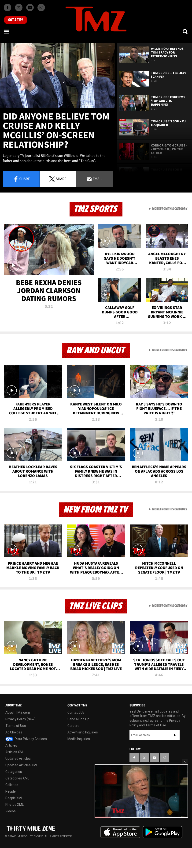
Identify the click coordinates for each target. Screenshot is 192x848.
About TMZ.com (17, 712)
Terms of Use (15, 726)
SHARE (61, 178)
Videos (10, 811)
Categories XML (17, 778)
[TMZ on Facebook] (7, 7)
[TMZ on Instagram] (41, 7)
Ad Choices (13, 732)
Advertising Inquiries (82, 732)
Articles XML (14, 752)
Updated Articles (18, 758)
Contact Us (76, 712)
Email (97, 178)
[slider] (141, 816)
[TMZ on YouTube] (154, 757)
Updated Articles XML (21, 765)
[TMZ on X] (18, 7)
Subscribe (175, 735)
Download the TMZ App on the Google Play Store (162, 832)
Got (15, 20)
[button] (185, 761)
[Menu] (6, 31)
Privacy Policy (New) (20, 719)
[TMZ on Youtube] (30, 7)
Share (24, 178)
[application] (57, 75)
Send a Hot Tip (78, 719)
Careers (73, 726)
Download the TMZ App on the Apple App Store (120, 832)
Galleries (11, 785)
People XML (14, 798)
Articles (11, 745)
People (10, 791)
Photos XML (14, 804)
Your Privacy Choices (31, 739)
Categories (13, 772)
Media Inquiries (78, 739)
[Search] (185, 31)
